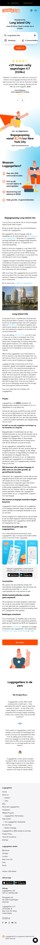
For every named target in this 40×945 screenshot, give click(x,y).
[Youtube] (12, 922)
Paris (4, 862)
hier (21, 589)
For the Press (7, 825)
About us (5, 795)
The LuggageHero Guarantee (14, 822)
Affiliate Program (8, 813)
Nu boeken (20, 642)
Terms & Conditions (9, 837)
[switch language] (31, 10)
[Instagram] (9, 922)
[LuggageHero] (11, 12)
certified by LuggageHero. (23, 283)
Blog (3, 804)
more (29, 86)
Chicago (5, 853)
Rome (4, 865)
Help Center (6, 819)
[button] (35, 940)
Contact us (6, 918)
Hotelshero (6, 810)
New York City (19, 335)
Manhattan (12, 325)
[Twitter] (6, 922)
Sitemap (5, 840)
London (5, 856)
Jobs (6, 801)
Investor (7, 798)
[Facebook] (2, 922)
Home (4, 792)
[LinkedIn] (15, 922)
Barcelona (5, 850)
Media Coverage (10, 828)
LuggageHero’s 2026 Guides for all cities (16, 831)
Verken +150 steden (9, 871)
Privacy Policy (7, 834)
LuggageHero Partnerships (13, 816)
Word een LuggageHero (10, 807)
